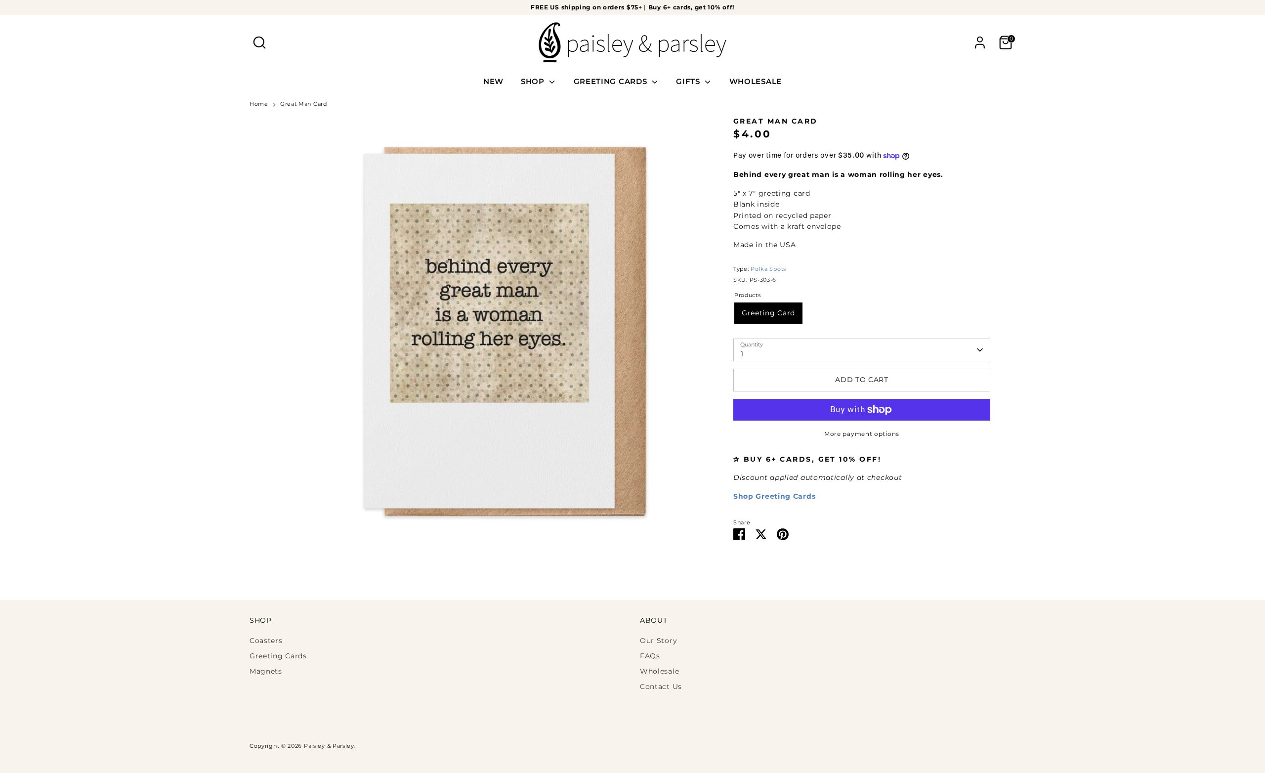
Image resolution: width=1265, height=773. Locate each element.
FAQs (650, 655)
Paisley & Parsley (329, 746)
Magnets (266, 671)
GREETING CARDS (612, 81)
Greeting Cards (278, 655)
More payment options (861, 433)
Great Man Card (303, 104)
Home (259, 104)
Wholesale (659, 671)
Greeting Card (768, 312)
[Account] (980, 42)
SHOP (534, 81)
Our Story (658, 640)
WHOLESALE (755, 81)
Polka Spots (768, 269)
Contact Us (661, 686)
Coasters (266, 640)
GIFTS (689, 81)
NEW (493, 81)
